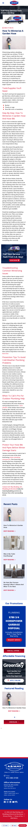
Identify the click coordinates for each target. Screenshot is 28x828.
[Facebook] (5, 802)
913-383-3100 (12, 778)
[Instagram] (8, 802)
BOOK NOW (23, 825)
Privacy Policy (7, 816)
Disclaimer (19, 814)
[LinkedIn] (10, 802)
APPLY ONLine (14, 680)
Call (15, 825)
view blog (13, 722)
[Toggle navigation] (3, 3)
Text (6, 825)
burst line (5, 353)
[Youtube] (13, 802)
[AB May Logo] (14, 3)
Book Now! (13, 260)
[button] (13, 717)
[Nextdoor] (16, 802)
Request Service (14, 636)
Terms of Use (18, 816)
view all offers (13, 651)
